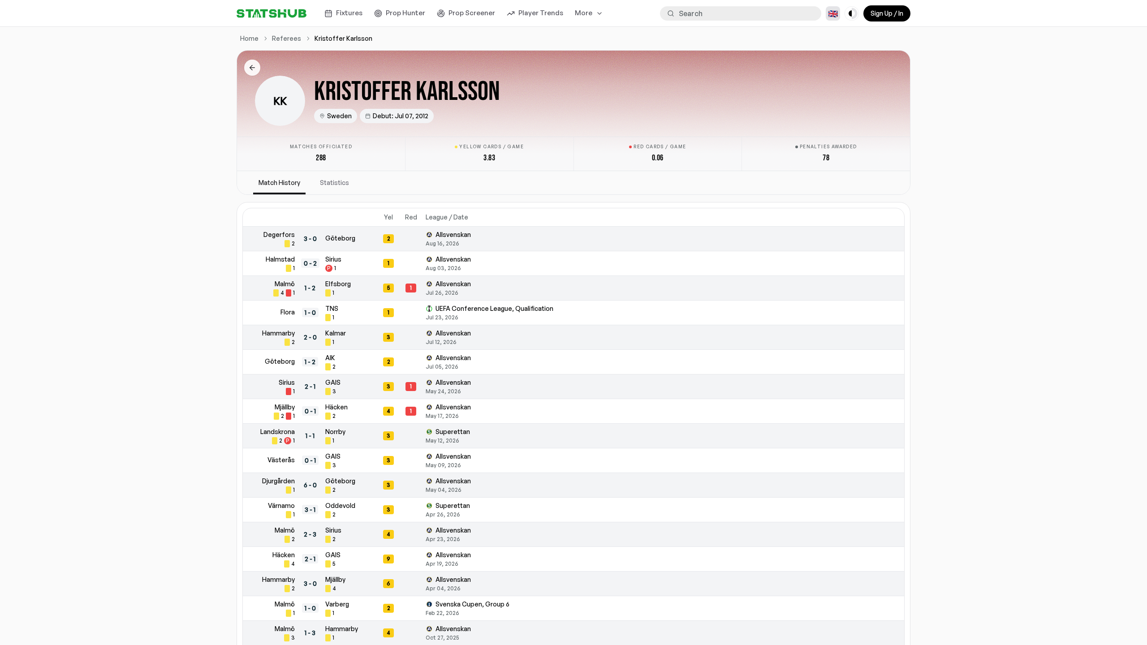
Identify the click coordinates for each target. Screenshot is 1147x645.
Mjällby (285, 407)
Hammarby (278, 333)
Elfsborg (338, 284)
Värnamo (281, 505)
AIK (330, 357)
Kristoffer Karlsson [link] (343, 38)
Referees (286, 38)
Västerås (281, 460)
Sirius (333, 259)
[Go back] (252, 68)
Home (249, 38)
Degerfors (279, 234)
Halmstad (280, 259)
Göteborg (340, 238)
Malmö (285, 284)
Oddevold (340, 505)
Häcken (336, 407)
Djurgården (278, 481)
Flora (287, 312)
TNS (331, 308)
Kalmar (335, 333)
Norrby (335, 431)
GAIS (333, 382)
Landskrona (277, 431)
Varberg (337, 604)
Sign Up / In (887, 13)
